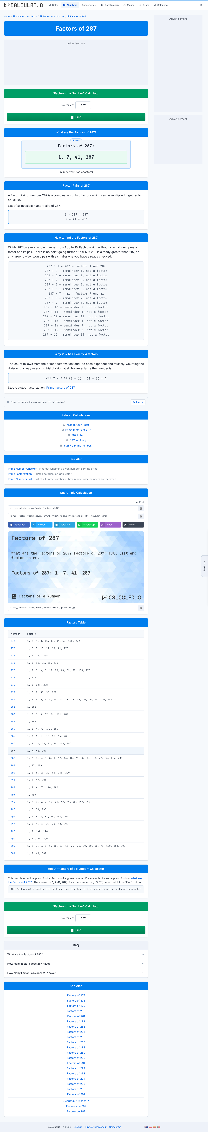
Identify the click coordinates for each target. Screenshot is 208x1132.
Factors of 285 (76, 1037)
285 (13, 736)
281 (13, 706)
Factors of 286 (76, 1042)
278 (13, 685)
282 (13, 714)
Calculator (162, 5)
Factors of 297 (76, 1094)
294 (13, 802)
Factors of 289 (76, 1052)
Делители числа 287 (76, 1101)
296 (13, 816)
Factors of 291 (76, 1063)
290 (13, 772)
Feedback (204, 566)
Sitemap (78, 1126)
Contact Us (115, 1126)
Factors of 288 (76, 1047)
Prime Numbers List (20, 479)
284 (13, 728)
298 (13, 831)
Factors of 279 (76, 1005)
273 (13, 648)
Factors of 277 (76, 995)
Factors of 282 (76, 1021)
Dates (55, 5)
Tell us (136, 402)
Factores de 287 (76, 1106)
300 (13, 846)
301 (13, 853)
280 (13, 699)
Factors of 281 (76, 1016)
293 (13, 794)
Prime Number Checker (22, 468)
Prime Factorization (20, 473)
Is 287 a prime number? (78, 445)
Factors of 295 (76, 1083)
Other (146, 5)
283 (13, 721)
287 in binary (78, 440)
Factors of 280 (76, 1011)
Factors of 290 (76, 1057)
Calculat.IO (54, 1126)
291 (13, 780)
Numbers (72, 5)
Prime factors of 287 (60, 387)
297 (13, 824)
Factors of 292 (76, 1068)
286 (13, 743)
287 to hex (78, 435)
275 (13, 663)
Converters (88, 5)
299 (13, 838)
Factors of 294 (76, 1078)
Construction (112, 5)
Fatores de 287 (76, 1111)
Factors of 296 (76, 1089)
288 (13, 758)
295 (13, 809)
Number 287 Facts (78, 424)
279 (13, 692)
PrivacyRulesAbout (96, 1126)
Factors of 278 (76, 1000)
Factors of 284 (76, 1031)
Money (130, 5)
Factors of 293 (76, 1073)
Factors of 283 (76, 1026)
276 (13, 670)
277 (13, 677)
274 (13, 655)
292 (13, 787)
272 (13, 641)
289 (13, 765)
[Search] (201, 5)
